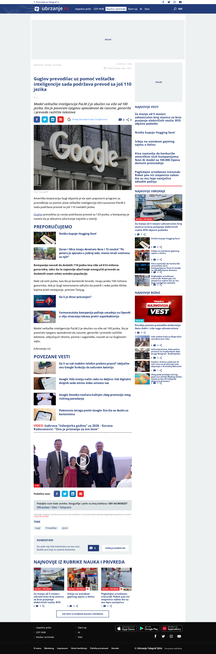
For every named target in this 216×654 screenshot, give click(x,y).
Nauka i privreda (53, 64)
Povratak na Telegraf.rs (47, 2)
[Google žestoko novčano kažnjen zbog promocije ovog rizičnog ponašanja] (45, 399)
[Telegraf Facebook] (163, 2)
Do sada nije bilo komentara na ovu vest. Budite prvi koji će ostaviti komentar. (58, 548)
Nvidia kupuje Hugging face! (155, 132)
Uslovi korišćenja (41, 516)
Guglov (38, 214)
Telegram (65, 507)
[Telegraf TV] (180, 2)
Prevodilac (51, 527)
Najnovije (150, 191)
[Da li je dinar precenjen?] (45, 301)
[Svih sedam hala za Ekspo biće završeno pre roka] (142, 341)
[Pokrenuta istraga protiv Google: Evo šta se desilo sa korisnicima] (45, 414)
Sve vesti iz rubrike (82, 613)
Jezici (65, 527)
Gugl (37, 527)
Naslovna (38, 64)
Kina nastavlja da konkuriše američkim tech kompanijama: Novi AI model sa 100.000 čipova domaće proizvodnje (157, 158)
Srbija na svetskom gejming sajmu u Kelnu (154, 143)
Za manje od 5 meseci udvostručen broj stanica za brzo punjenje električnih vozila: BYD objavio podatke (158, 118)
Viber (54, 507)
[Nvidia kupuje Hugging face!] (45, 238)
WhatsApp (43, 507)
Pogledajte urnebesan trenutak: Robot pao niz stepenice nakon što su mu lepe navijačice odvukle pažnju (158, 176)
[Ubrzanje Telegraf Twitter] (169, 2)
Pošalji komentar (115, 548)
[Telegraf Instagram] (175, 2)
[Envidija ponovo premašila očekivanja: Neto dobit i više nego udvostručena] (158, 309)
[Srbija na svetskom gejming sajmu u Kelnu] (82, 579)
